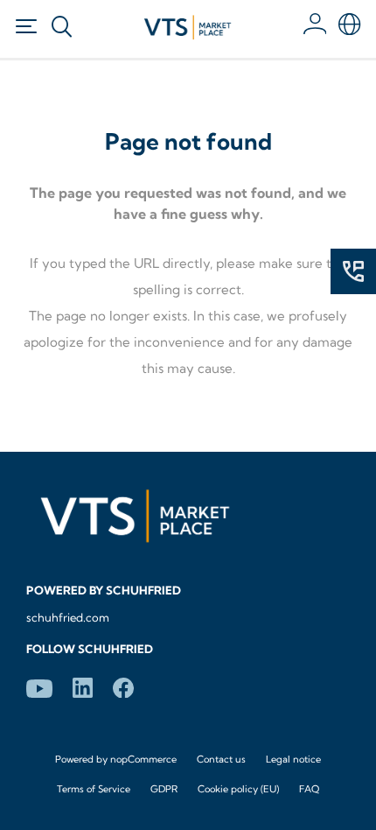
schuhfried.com (67, 617)
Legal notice (293, 759)
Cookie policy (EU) (238, 789)
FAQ (309, 789)
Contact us (221, 759)
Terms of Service (93, 789)
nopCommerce (143, 759)
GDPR (164, 789)
